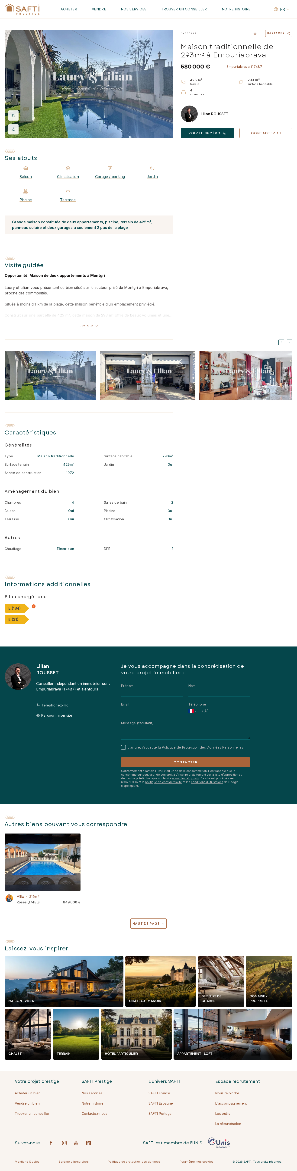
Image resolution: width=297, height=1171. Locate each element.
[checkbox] (123, 747)
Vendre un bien (27, 1103)
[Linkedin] (88, 1143)
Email (125, 704)
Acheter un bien (27, 1093)
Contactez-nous (94, 1113)
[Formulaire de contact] (9, 898)
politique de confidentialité (163, 782)
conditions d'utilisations (207, 782)
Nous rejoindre (227, 1093)
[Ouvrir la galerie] (89, 84)
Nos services (133, 9)
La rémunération (228, 1124)
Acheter (69, 9)
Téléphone (197, 704)
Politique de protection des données (134, 1161)
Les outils (222, 1113)
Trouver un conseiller (184, 9)
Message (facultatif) (137, 723)
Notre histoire (236, 9)
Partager (276, 33)
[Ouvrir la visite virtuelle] (13, 129)
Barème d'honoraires (74, 1161)
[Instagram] (64, 1143)
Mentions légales (27, 1161)
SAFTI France (159, 1093)
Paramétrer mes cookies (196, 1161)
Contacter (186, 762)
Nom (192, 686)
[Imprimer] (255, 33)
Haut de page (146, 923)
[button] (33, 606)
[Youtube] (76, 1143)
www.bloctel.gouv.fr (185, 778)
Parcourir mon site (56, 715)
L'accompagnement (231, 1103)
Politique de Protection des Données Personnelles (202, 747)
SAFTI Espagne (160, 1103)
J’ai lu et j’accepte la (185, 747)
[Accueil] (22, 9)
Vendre (99, 9)
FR (282, 9)
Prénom (127, 686)
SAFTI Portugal (160, 1113)
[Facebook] (52, 1143)
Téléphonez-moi (55, 705)
